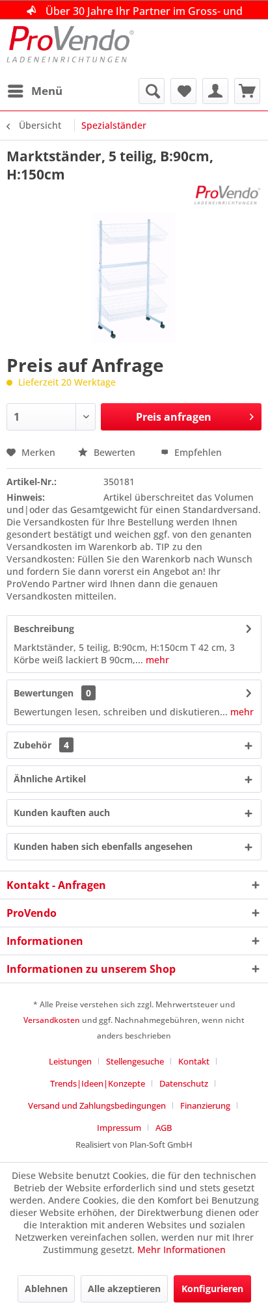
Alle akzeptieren (124, 1288)
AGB (163, 1127)
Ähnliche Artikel (50, 779)
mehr (156, 660)
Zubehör (41, 745)
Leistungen (70, 1061)
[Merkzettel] (183, 91)
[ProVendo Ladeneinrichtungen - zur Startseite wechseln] (70, 49)
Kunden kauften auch (62, 812)
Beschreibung (44, 628)
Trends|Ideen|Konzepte (97, 1083)
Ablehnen (46, 1288)
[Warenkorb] (247, 91)
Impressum (119, 1127)
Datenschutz (183, 1083)
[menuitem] (34, 91)
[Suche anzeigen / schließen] (152, 91)
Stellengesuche (135, 1061)
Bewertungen (44, 693)
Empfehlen (197, 452)
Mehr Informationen (181, 1249)
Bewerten (114, 452)
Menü (46, 90)
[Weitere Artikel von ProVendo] (227, 194)
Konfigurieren (212, 1288)
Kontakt (193, 1061)
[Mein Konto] (215, 91)
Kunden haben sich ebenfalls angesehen (103, 846)
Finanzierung (205, 1105)
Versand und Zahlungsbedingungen (97, 1105)
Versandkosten (51, 1019)
